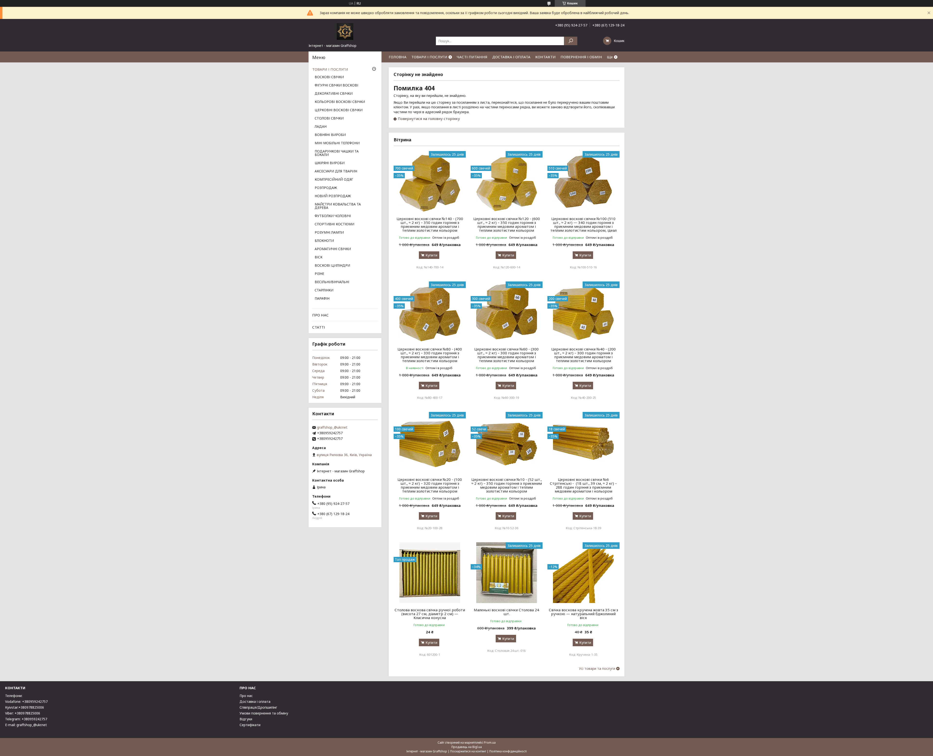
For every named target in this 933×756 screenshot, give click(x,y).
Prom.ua (490, 742)
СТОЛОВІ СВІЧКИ (329, 118)
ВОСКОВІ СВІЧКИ (329, 77)
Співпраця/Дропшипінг (258, 707)
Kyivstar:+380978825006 (24, 707)
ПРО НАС (320, 315)
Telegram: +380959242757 (26, 719)
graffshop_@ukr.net (332, 427)
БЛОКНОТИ (324, 241)
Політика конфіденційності (508, 751)
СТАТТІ (318, 327)
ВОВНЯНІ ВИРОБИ (330, 135)
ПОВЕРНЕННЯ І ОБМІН (581, 56)
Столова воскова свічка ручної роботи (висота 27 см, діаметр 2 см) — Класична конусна (430, 614)
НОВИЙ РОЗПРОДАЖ (333, 196)
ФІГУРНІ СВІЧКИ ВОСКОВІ (336, 85)
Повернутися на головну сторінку (429, 118)
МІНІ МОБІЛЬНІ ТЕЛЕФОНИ (337, 143)
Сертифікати (250, 724)
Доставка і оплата (255, 701)
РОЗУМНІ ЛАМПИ (329, 233)
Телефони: (13, 695)
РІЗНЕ (319, 274)
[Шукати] (570, 41)
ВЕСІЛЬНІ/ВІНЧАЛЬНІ (332, 282)
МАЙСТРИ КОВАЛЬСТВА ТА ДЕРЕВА (338, 206)
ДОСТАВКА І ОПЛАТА (511, 56)
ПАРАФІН (322, 299)
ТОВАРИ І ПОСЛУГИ (429, 56)
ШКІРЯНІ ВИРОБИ (330, 163)
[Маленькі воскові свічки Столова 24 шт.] (507, 572)
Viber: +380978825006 (22, 713)
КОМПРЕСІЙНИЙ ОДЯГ (334, 180)
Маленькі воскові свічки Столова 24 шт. (506, 612)
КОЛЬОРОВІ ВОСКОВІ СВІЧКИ (340, 102)
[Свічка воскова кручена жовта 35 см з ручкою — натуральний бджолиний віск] (583, 572)
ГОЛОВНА (397, 56)
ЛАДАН (321, 127)
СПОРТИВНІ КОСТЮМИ (334, 224)
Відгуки (246, 719)
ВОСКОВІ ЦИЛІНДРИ (332, 266)
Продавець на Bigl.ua (466, 747)
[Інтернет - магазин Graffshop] (345, 31)
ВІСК (318, 257)
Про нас (246, 695)
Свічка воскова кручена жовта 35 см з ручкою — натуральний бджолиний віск (583, 614)
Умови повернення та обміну (264, 713)
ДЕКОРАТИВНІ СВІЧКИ (334, 94)
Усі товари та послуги (597, 668)
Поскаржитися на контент (468, 751)
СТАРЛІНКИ (324, 290)
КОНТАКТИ (545, 56)
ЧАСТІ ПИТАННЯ (472, 56)
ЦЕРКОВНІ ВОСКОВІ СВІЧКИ (339, 110)
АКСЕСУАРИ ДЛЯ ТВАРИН (336, 171)
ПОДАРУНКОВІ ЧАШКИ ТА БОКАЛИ (337, 153)
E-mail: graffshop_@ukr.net (26, 724)
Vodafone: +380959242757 (26, 701)
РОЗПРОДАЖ (326, 188)
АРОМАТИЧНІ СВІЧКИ (333, 249)
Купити (431, 255)
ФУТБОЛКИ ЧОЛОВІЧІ (333, 216)
